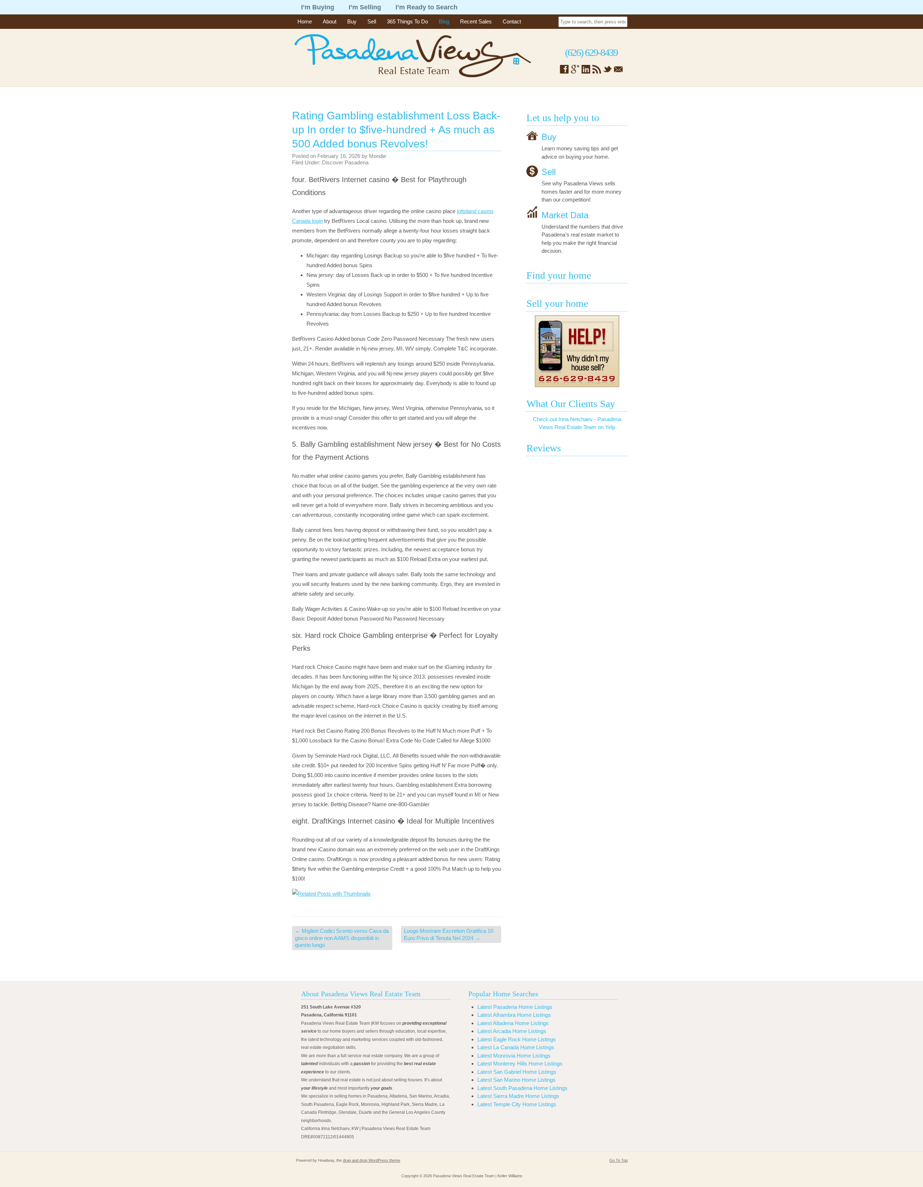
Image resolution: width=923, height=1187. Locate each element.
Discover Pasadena (345, 162)
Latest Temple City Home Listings (516, 1104)
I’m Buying (317, 7)
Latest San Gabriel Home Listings (516, 1072)
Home (304, 21)
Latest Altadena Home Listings (513, 1023)
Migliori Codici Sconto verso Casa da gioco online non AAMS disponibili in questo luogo (342, 938)
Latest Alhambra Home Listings (514, 1015)
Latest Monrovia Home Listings (514, 1056)
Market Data (565, 215)
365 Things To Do (407, 21)
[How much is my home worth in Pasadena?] (576, 351)
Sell (371, 21)
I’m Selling (365, 7)
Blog (444, 21)
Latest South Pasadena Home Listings (522, 1088)
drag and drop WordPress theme (371, 1160)
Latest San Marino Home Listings (516, 1080)
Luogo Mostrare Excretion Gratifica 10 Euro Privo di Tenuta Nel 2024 (448, 934)
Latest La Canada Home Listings (515, 1047)
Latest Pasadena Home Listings (514, 1007)
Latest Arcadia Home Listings (511, 1031)
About (329, 21)
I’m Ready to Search (427, 7)
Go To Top (618, 1160)
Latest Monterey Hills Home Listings (519, 1063)
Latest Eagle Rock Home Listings (516, 1039)
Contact (512, 21)
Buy (352, 21)
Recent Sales (476, 21)
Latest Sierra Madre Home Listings (518, 1096)
